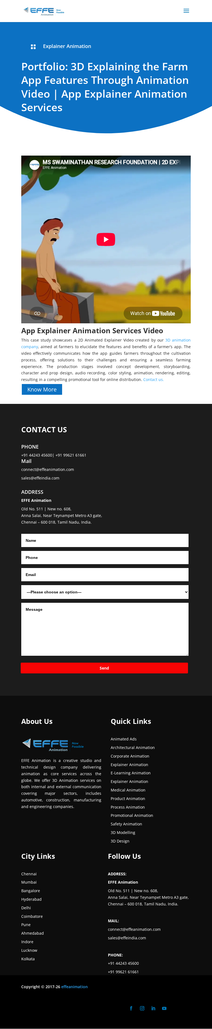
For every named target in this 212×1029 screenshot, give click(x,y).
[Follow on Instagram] (142, 1008)
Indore (27, 941)
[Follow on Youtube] (164, 1008)
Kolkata (28, 958)
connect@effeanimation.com (47, 469)
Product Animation (128, 798)
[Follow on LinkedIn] (153, 1008)
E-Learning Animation (131, 772)
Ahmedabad (32, 933)
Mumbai (29, 882)
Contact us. (153, 379)
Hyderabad (31, 899)
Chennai (29, 873)
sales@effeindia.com (40, 478)
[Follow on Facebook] (131, 1008)
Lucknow (29, 950)
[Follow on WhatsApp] (186, 1008)
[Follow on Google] (175, 1008)
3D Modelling (123, 832)
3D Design (120, 841)
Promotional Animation (132, 815)
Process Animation (128, 807)
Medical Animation (128, 790)
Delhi (26, 907)
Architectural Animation (133, 747)
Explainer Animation (67, 46)
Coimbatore (32, 916)
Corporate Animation (130, 756)
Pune (26, 924)
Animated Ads (124, 739)
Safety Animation (126, 824)
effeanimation (74, 986)
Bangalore (30, 890)
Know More (42, 389)
